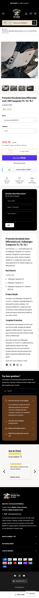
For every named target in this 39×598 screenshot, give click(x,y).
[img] (21, 453)
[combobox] (25, 22)
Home (5, 29)
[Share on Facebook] (7, 365)
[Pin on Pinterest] (14, 365)
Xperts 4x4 (21, 587)
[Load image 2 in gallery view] (13, 88)
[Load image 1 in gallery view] (5, 88)
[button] (3, 13)
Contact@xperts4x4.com (14, 514)
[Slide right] (36, 60)
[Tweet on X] (10, 365)
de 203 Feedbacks (14, 457)
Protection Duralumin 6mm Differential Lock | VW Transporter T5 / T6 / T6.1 (19, 32)
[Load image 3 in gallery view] (22, 88)
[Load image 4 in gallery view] (30, 88)
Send (8, 225)
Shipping (12, 145)
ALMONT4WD (7, 105)
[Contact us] (30, 13)
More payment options (19, 163)
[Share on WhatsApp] (17, 365)
